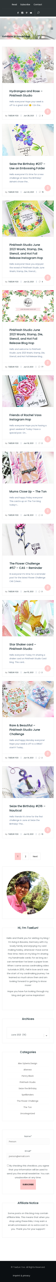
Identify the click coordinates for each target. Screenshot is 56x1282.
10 (42, 834)
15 (42, 192)
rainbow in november (16, 36)
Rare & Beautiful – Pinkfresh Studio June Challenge (24, 729)
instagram (22, 13)
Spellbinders (28, 1094)
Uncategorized (27, 1113)
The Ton (27, 1107)
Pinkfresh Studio (28, 1082)
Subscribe (25, 4)
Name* (28, 1136)
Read (14, 4)
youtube (31, 13)
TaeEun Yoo (11, 115)
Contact (38, 4)
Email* (28, 1150)
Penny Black (28, 1075)
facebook (18, 13)
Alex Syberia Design (27, 1063)
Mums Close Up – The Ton (28, 491)
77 (42, 367)
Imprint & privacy (21, 1275)
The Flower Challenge (27, 1101)
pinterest (26, 13)
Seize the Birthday (28, 1088)
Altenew (28, 1069)
